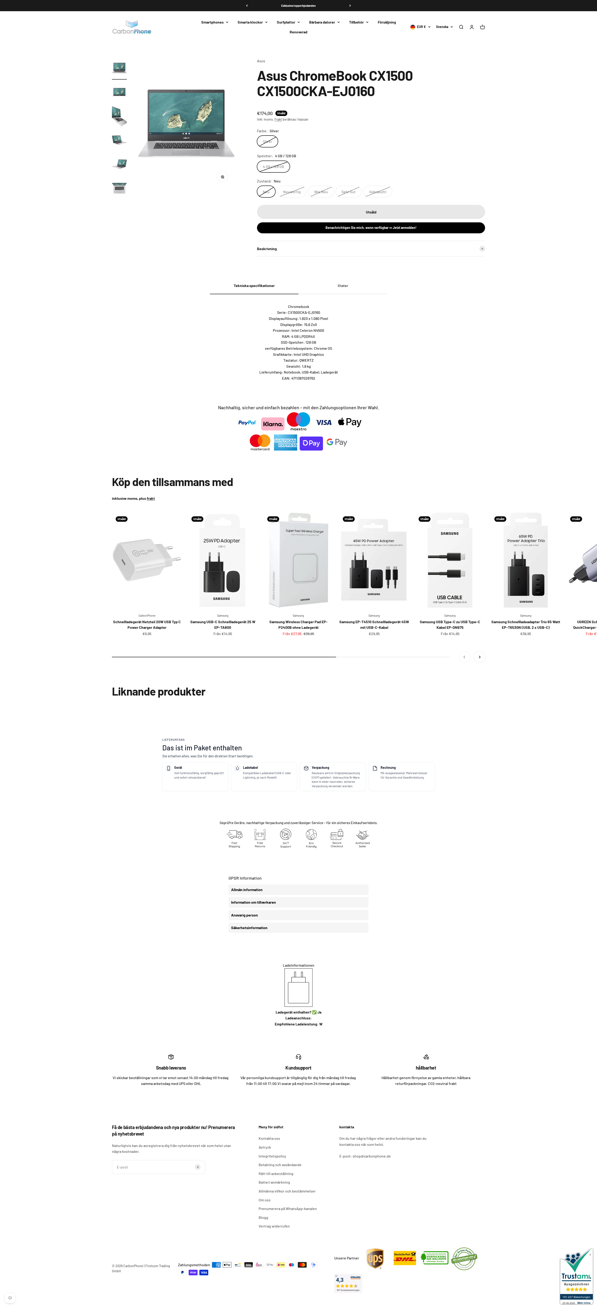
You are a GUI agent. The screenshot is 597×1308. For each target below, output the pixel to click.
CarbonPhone (147, 615)
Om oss (265, 1200)
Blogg (263, 1217)
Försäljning (387, 22)
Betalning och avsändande (280, 1164)
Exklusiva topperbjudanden (298, 5)
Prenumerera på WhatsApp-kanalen (288, 1208)
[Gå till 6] (119, 189)
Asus (261, 61)
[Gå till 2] (119, 93)
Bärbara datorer (322, 22)
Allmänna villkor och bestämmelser (287, 1191)
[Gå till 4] (119, 141)
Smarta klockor (250, 22)
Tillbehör (356, 22)
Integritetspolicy (272, 1156)
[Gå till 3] (119, 117)
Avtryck (265, 1147)
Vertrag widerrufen (274, 1226)
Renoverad (298, 32)
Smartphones (212, 22)
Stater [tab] (343, 285)
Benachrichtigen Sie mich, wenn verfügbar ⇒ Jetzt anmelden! (371, 228)
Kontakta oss (269, 1138)
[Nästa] (350, 5)
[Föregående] (247, 5)
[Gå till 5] (119, 165)
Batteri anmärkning (274, 1182)
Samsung (223, 615)
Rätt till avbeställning (276, 1173)
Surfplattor (286, 22)
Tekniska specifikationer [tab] (254, 285)
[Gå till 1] (119, 69)
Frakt (278, 119)
